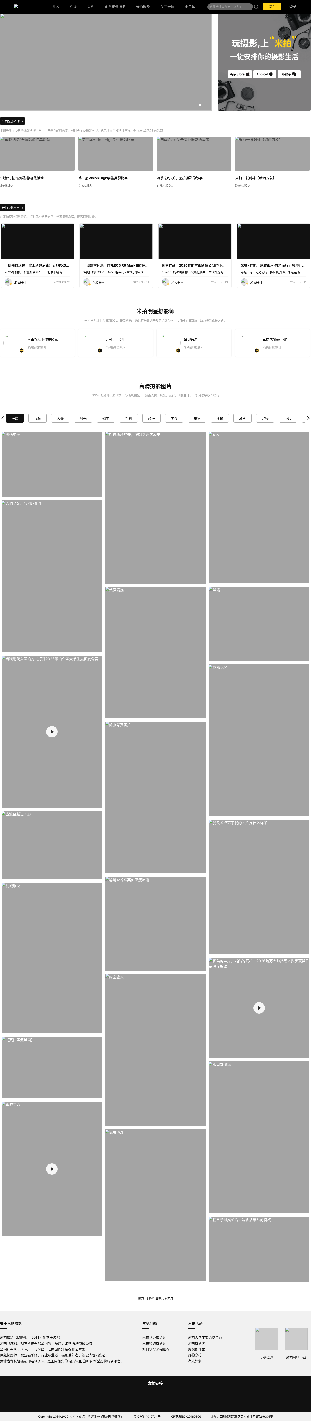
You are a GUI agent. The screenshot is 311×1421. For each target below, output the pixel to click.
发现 (90, 7)
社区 (55, 7)
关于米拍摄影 (11, 1323)
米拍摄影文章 (11, 207)
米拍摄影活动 (11, 121)
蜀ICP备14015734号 (147, 1416)
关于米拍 (167, 7)
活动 (73, 7)
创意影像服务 (115, 7)
